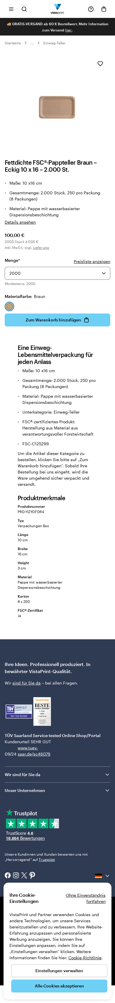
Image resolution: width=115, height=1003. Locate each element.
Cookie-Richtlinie (84, 957)
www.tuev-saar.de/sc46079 (27, 750)
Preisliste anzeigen (92, 261)
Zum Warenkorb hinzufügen (53, 319)
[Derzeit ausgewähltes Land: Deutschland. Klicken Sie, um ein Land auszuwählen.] (102, 875)
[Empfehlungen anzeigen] (103, 273)
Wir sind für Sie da (22, 774)
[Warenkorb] (103, 9)
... (32, 43)
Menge (12, 260)
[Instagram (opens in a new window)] (16, 876)
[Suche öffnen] (24, 9)
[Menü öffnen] (11, 9)
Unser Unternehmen (25, 790)
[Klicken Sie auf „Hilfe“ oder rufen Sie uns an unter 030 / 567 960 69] (90, 9)
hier (68, 30)
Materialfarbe (25, 296)
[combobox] (57, 273)
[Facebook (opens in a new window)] (8, 876)
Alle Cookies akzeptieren (59, 985)
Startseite (13, 43)
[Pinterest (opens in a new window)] (32, 875)
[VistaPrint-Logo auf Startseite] (58, 9)
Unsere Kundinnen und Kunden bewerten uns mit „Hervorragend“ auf (46, 857)
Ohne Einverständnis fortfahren (86, 898)
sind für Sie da (26, 682)
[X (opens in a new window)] (24, 876)
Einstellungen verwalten (59, 970)
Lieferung (41, 247)
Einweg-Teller (54, 43)
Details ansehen (20, 222)
